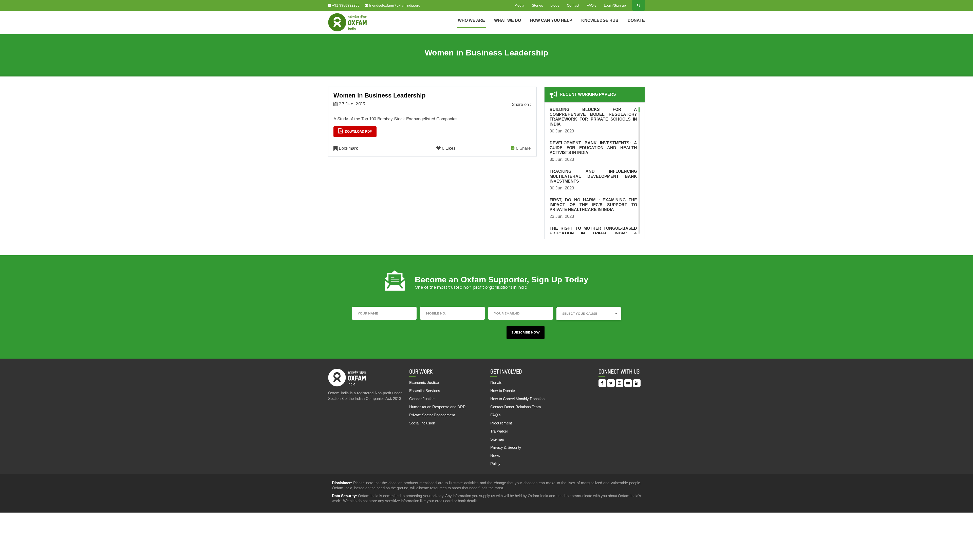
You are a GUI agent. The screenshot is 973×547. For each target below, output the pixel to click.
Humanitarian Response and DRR (437, 407)
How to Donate (502, 390)
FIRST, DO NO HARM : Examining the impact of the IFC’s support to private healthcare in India (593, 205)
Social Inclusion (422, 423)
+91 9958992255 (345, 5)
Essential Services (424, 390)
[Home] (347, 22)
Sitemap (497, 439)
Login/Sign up (615, 5)
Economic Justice (424, 382)
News (495, 455)
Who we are (471, 20)
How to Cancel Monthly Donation (517, 399)
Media (519, 5)
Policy (495, 463)
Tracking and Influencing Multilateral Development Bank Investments (593, 176)
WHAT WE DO (507, 20)
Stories (537, 5)
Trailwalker (499, 431)
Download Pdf (358, 131)
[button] (588, 313)
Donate (636, 20)
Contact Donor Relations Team (515, 407)
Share (525, 148)
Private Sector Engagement (432, 415)
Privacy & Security (505, 447)
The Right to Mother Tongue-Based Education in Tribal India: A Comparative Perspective (593, 233)
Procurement (501, 423)
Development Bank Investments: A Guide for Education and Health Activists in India (593, 148)
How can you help (551, 20)
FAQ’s (591, 5)
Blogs (554, 5)
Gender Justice (422, 399)
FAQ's (495, 415)
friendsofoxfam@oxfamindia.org (394, 5)
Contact (573, 5)
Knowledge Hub (600, 20)
